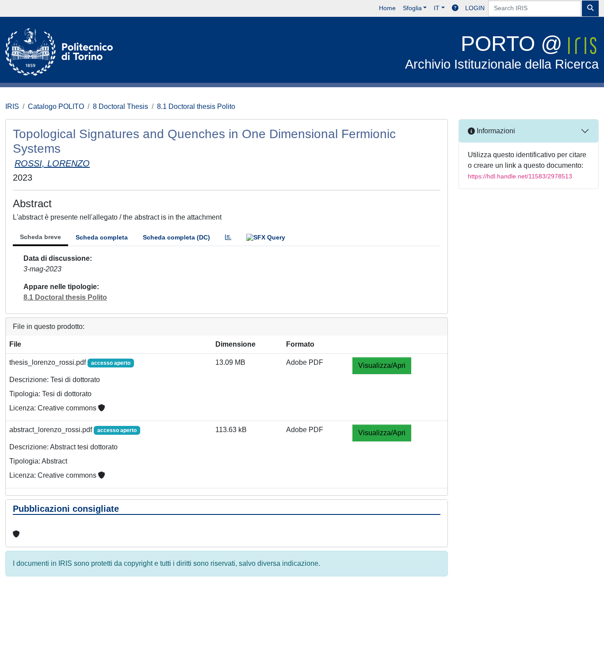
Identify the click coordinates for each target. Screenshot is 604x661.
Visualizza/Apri (381, 365)
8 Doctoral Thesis (120, 106)
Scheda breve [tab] (40, 236)
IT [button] (437, 8)
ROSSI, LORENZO (52, 163)
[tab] (228, 237)
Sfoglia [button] (412, 8)
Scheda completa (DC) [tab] (176, 237)
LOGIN (475, 8)
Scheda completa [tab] (102, 237)
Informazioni (495, 131)
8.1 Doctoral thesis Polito (196, 106)
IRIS (12, 106)
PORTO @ (502, 51)
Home (387, 8)
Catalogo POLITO (56, 106)
